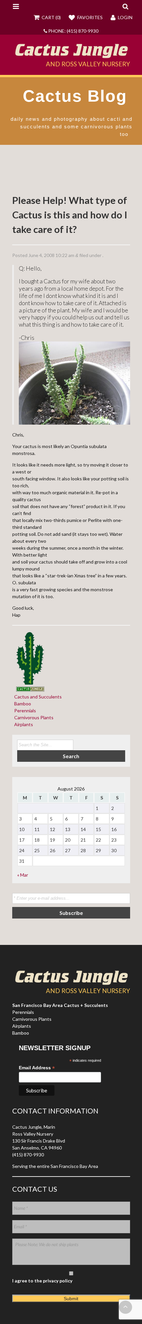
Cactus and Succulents (37, 696)
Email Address (37, 1068)
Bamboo (21, 703)
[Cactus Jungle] (71, 55)
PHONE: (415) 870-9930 (72, 31)
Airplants (22, 724)
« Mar (22, 875)
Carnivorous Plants (32, 717)
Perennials (24, 710)
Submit (71, 1298)
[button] (125, 6)
